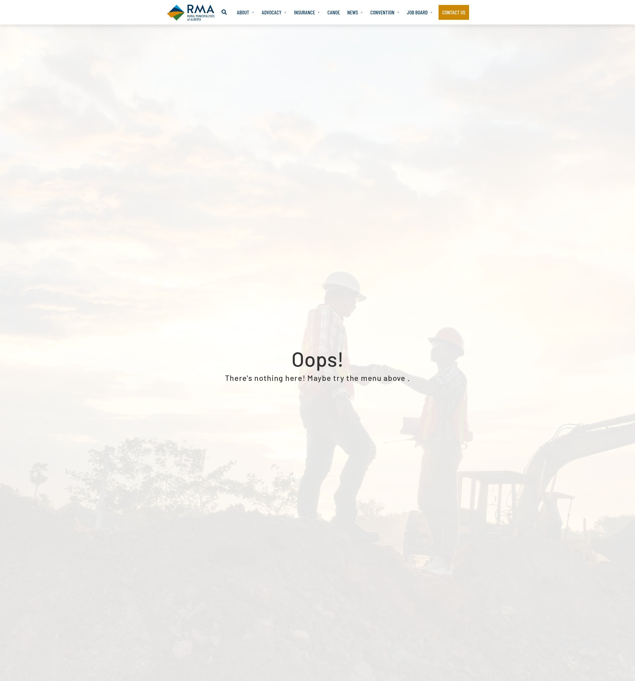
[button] (224, 12)
